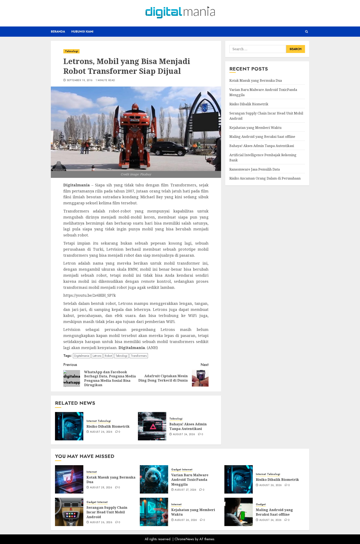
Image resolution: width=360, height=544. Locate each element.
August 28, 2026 (101, 487)
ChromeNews (184, 539)
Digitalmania (81, 356)
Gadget (176, 469)
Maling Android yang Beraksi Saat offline (262, 136)
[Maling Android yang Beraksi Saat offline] (238, 512)
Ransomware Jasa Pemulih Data (254, 169)
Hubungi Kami (82, 31)
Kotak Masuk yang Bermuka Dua (255, 80)
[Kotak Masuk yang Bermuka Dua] (69, 479)
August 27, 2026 (185, 490)
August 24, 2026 (184, 434)
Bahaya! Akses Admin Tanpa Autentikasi (188, 426)
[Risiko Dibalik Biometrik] (69, 426)
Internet (91, 421)
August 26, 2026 (101, 432)
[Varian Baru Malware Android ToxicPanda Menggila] (154, 479)
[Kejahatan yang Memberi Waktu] (154, 512)
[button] (306, 32)
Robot (108, 356)
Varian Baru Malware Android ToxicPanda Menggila (189, 480)
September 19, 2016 (79, 80)
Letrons (97, 356)
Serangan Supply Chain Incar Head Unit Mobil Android (106, 512)
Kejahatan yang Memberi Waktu (255, 127)
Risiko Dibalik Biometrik (108, 426)
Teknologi (71, 51)
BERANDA (58, 31)
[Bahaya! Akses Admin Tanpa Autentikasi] (152, 426)
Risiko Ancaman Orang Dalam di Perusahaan (265, 178)
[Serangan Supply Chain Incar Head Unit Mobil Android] (69, 512)
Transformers (139, 356)
